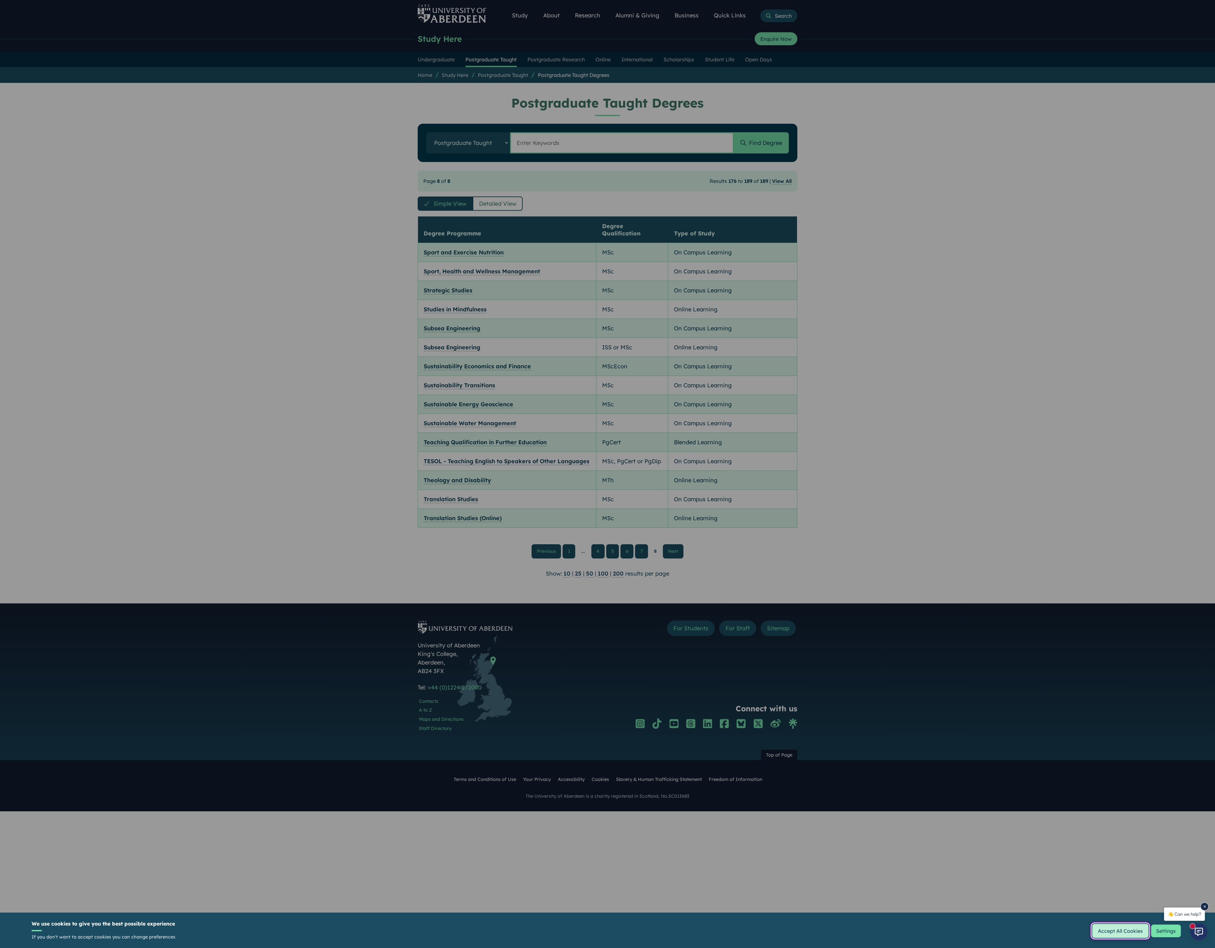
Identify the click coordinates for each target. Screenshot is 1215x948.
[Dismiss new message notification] (1204, 906)
